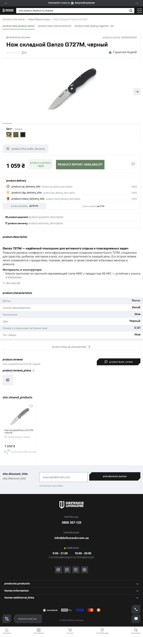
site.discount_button (115, 476)
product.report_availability (80, 164)
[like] (133, 164)
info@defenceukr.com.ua (71, 538)
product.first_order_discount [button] (28, 148)
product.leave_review (121, 361)
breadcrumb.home (14, 19)
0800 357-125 (71, 522)
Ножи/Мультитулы (39, 19)
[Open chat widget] (136, 618)
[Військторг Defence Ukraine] (71, 505)
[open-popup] (6, 618)
